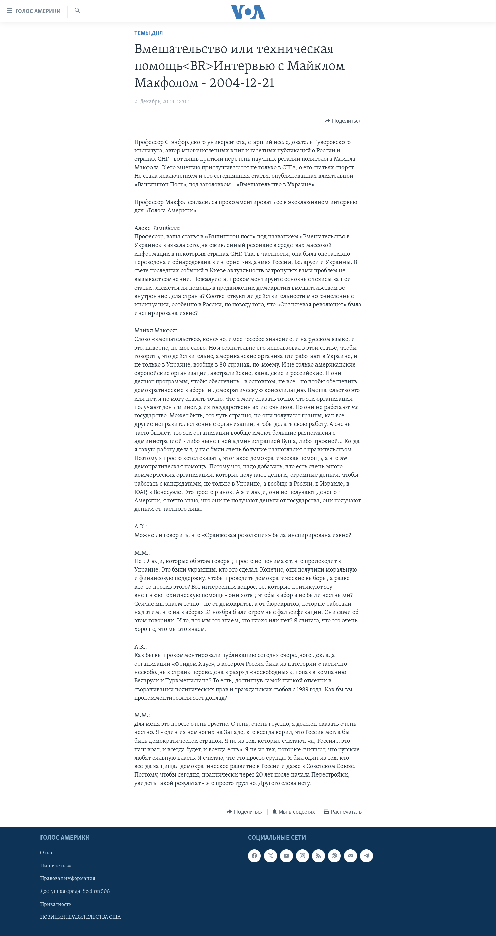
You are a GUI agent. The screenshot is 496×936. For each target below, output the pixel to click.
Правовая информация (67, 879)
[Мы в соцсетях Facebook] (254, 855)
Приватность (55, 904)
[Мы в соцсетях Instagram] (302, 855)
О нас (46, 853)
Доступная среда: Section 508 (75, 892)
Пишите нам (55, 866)
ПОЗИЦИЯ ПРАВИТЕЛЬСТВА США (80, 917)
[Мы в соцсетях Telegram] (366, 855)
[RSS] (318, 855)
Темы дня (148, 34)
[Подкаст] (334, 855)
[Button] (343, 121)
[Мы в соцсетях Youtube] (286, 855)
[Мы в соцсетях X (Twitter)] (270, 855)
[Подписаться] (350, 855)
